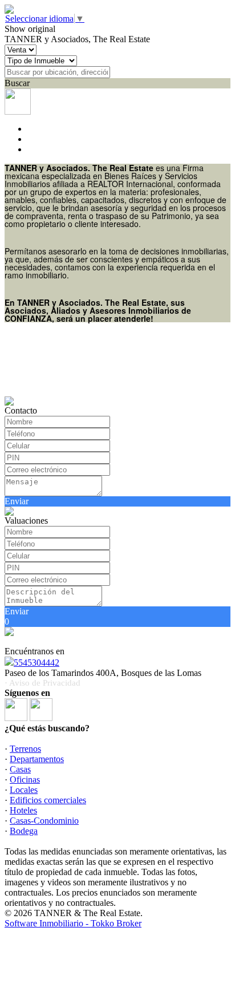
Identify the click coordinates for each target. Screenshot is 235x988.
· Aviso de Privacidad (42, 682)
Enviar (17, 501)
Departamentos (37, 759)
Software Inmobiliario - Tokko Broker (73, 923)
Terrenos (25, 749)
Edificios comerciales (48, 800)
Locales (24, 790)
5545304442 (36, 662)
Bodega (24, 831)
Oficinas (25, 779)
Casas (20, 769)
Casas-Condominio (44, 820)
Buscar (17, 83)
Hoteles (23, 810)
